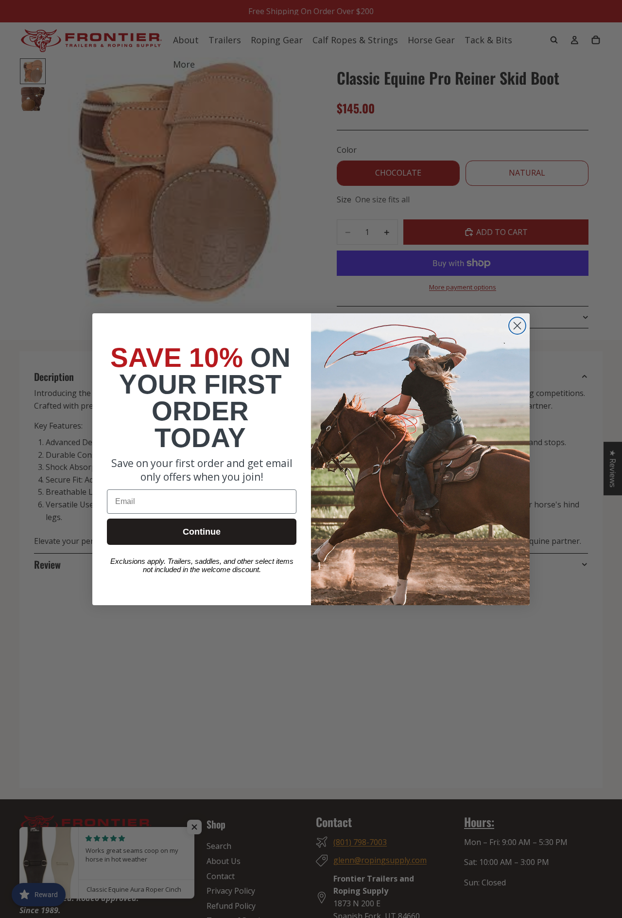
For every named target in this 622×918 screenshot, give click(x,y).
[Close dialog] (517, 325)
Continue (202, 532)
